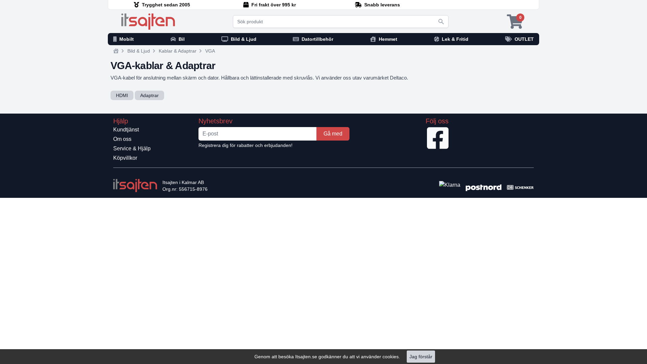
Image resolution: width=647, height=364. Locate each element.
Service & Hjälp (132, 148)
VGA (210, 51)
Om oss (122, 139)
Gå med (333, 133)
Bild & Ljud (138, 51)
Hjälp (120, 121)
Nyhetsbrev (215, 121)
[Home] (116, 51)
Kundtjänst (126, 129)
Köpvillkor (125, 158)
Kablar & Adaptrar (177, 51)
